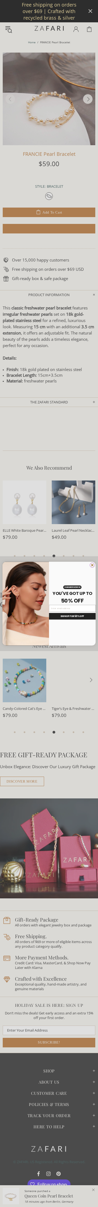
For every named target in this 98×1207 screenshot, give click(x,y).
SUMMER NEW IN (72, 587)
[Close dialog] (92, 565)
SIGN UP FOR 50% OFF (72, 616)
